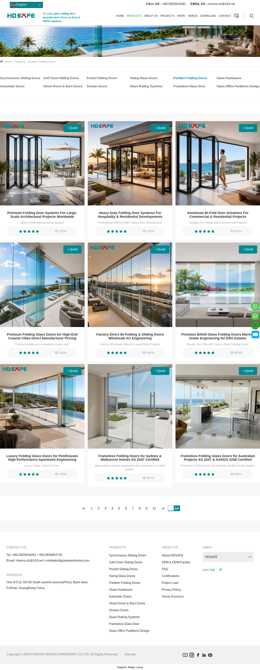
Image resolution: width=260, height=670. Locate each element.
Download (208, 15)
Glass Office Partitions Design (238, 86)
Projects (167, 15)
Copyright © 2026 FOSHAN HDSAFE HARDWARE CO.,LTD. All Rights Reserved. (62, 654)
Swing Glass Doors (144, 78)
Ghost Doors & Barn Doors (62, 86)
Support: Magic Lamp (130, 667)
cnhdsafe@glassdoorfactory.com (67, 560)
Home (120, 15)
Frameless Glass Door (189, 86)
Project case (170, 582)
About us (151, 15)
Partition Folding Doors (41, 61)
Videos (193, 15)
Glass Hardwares (229, 78)
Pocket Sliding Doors (102, 78)
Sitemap (130, 654)
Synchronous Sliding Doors (20, 78)
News (181, 15)
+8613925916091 (166, 4)
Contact (225, 15)
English (21, 4)
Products (134, 15)
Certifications (170, 576)
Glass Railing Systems (146, 86)
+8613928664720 (50, 554)
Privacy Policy (171, 589)
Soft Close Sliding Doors (61, 78)
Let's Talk (209, 569)
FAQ (165, 569)
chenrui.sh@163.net (213, 4)
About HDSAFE (172, 555)
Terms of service (173, 596)
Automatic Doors (12, 86)
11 (154, 508)
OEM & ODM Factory (176, 562)
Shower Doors (97, 86)
